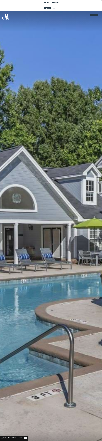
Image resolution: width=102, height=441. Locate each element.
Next (99, 233)
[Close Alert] (101, 1)
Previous (1, 233)
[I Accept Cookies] (27, 437)
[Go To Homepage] (6, 17)
